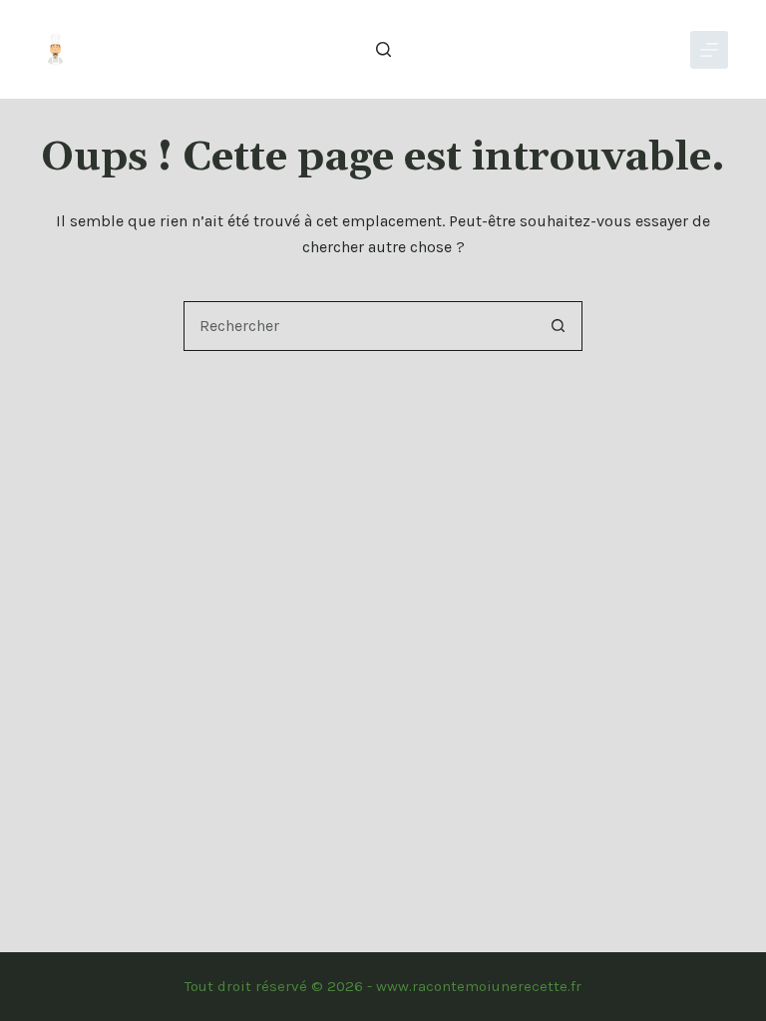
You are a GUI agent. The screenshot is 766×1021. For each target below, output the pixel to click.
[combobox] (359, 326)
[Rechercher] (383, 49)
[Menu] (709, 50)
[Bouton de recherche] (557, 326)
